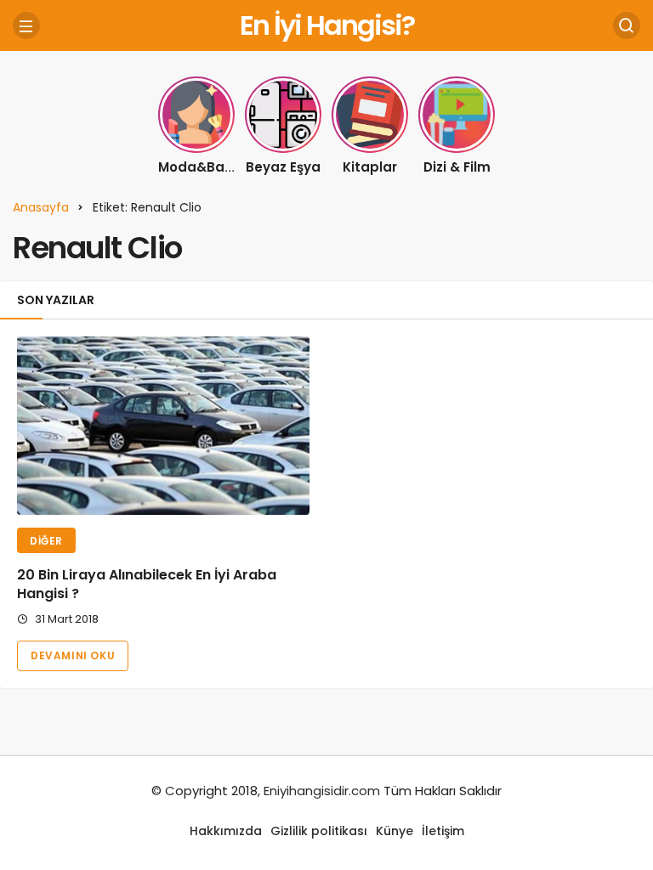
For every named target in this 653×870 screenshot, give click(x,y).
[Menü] (26, 25)
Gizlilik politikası (318, 830)
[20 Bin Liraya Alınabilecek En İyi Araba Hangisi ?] (163, 425)
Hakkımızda (226, 830)
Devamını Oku (73, 655)
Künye (394, 830)
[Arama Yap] (626, 25)
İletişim (443, 830)
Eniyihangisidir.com (322, 790)
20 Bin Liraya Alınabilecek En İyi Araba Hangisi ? (146, 584)
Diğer (46, 541)
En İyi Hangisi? (327, 25)
